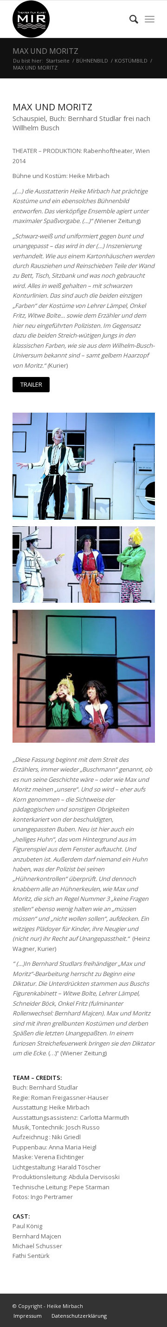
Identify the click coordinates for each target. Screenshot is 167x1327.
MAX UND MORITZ (45, 51)
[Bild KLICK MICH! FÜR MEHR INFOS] (87, 469)
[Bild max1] (87, 568)
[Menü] (149, 19)
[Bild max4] (87, 680)
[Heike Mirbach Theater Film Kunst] (69, 19)
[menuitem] (129, 19)
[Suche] (129, 19)
